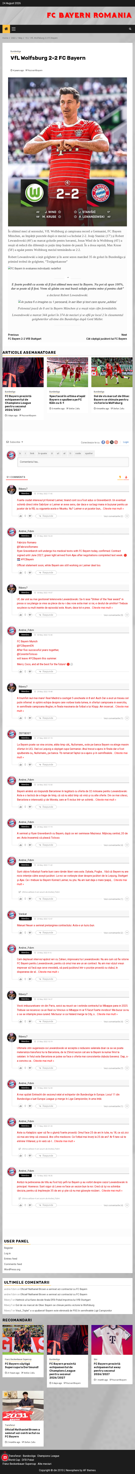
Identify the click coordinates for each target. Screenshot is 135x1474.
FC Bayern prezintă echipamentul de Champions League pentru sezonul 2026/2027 (18, 403)
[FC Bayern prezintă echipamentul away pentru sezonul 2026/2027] (112, 1340)
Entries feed (10, 1258)
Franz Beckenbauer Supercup (18, 1359)
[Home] (6, 29)
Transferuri (10, 1425)
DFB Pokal (28, 1459)
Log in (7, 1253)
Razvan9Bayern (35, 70)
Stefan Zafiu (74, 408)
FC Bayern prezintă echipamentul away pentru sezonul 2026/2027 (107, 1369)
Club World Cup (11, 1459)
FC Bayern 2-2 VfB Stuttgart (24, 336)
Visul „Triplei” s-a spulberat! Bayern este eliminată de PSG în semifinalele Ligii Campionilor (64, 1310)
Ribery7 (23, 489)
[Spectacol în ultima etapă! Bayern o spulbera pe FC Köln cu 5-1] (67, 372)
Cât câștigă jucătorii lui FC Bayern (106, 336)
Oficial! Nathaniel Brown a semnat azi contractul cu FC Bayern (53, 1289)
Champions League (48, 1455)
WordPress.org (12, 1269)
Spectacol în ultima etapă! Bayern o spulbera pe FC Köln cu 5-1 (67, 400)
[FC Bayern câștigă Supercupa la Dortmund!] (23, 1340)
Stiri (95, 1359)
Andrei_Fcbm (26, 531)
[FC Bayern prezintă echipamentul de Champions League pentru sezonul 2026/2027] (23, 372)
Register (8, 1247)
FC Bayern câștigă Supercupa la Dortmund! (22, 1365)
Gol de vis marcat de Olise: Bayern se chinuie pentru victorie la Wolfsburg (111, 400)
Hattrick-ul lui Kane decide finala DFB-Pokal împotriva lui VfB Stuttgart (53, 1299)
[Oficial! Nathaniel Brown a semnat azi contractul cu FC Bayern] (23, 1406)
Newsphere (72, 1470)
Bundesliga (16, 51)
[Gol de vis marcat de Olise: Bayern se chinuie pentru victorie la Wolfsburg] (112, 372)
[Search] (130, 29)
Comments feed (13, 1264)
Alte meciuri (44, 1463)
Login (126, 442)
